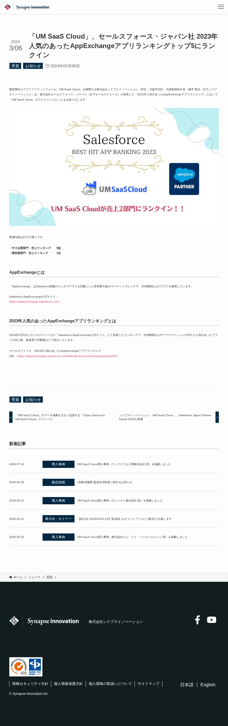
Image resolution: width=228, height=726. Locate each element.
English (207, 684)
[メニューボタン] (221, 7)
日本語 (187, 684)
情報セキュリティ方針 (30, 684)
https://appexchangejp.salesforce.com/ (34, 301)
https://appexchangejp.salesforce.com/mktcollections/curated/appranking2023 (68, 356)
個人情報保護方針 (68, 684)
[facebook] (197, 620)
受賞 (15, 66)
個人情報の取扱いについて (110, 684)
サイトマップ (148, 684)
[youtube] (211, 620)
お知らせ (33, 66)
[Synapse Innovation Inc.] (26, 7)
